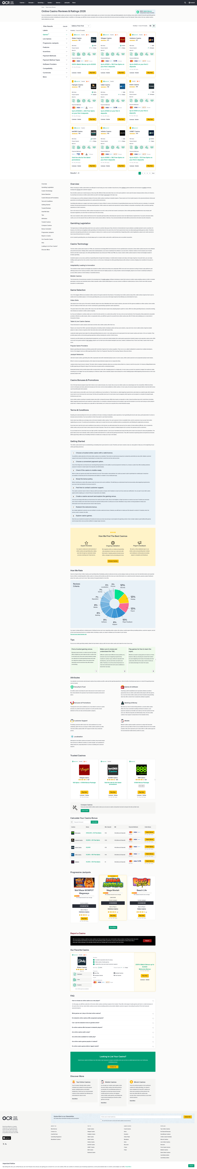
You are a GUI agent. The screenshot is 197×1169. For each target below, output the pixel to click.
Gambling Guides (165, 1155)
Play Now (144, 975)
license (78, 189)
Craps (125, 1147)
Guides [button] (50, 2)
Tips (43, 215)
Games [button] (58, 2)
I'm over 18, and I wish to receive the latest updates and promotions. (116, 1120)
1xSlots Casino (90, 1142)
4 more (94, 977)
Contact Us (53, 1131)
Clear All (65, 26)
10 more (148, 61)
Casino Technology (47, 191)
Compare (74, 72)
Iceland (192, 2)
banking (144, 187)
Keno (125, 1131)
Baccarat (126, 1144)
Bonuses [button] (31, 2)
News (73, 2)
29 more (91, 154)
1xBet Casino (90, 1136)
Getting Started (46, 204)
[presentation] (155, 659)
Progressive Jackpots (48, 232)
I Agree (191, 1165)
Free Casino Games (165, 1147)
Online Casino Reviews (166, 1136)
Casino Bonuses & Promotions (50, 198)
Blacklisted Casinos (55, 1139)
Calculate (94, 822)
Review (79, 72)
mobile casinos (105, 279)
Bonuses (163, 1144)
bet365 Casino (91, 1144)
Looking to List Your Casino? (49, 246)
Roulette (126, 1134)
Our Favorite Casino (47, 239)
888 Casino (90, 1150)
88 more (131, 856)
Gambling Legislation (48, 187)
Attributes (44, 218)
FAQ (43, 243)
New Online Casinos (165, 1152)
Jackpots (67, 2)
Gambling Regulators (56, 1136)
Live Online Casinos (165, 1142)
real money (107, 195)
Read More (128, 1166)
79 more (120, 154)
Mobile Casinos (164, 1150)
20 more (130, 863)
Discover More (46, 249)
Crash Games (127, 1129)
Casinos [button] (22, 2)
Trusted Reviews (46, 208)
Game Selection (46, 194)
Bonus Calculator (46, 229)
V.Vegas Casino (91, 1131)
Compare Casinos (47, 225)
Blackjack (126, 1139)
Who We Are (54, 1129)
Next (153, 173)
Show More (113, 927)
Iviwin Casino (90, 1139)
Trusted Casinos (46, 222)
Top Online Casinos (165, 1129)
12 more (130, 834)
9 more (90, 61)
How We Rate (45, 211)
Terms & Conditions (47, 201)
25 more (120, 61)
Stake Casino (141, 909)
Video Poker (127, 1136)
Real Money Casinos (165, 1134)
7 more (111, 982)
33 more (91, 107)
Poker (125, 1150)
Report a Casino (46, 236)
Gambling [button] (41, 2)
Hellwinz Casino (84, 912)
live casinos (89, 340)
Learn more (85, 810)
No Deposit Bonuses (166, 1131)
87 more (120, 107)
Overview (44, 184)
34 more (130, 841)
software (124, 187)
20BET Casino (90, 1147)
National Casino (91, 1152)
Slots (125, 1142)
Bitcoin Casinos (164, 1139)
